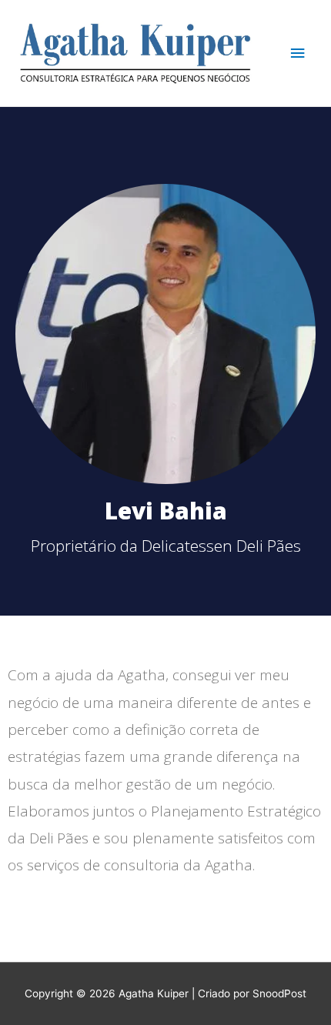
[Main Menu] (298, 53)
